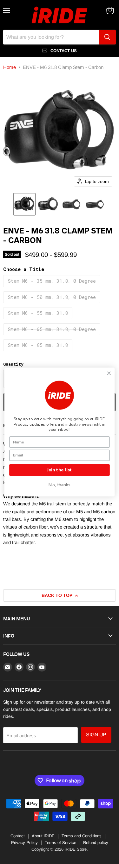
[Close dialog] (109, 373)
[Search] (107, 37)
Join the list (59, 470)
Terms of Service (60, 842)
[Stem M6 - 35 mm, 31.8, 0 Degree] (52, 288)
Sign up (96, 734)
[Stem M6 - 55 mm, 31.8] (38, 320)
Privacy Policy (24, 842)
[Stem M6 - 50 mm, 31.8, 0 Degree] (52, 304)
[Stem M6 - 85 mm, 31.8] (38, 352)
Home (9, 67)
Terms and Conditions (82, 836)
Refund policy (95, 842)
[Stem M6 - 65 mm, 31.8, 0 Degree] (52, 336)
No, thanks (59, 485)
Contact (17, 836)
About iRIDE (43, 836)
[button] (24, 204)
